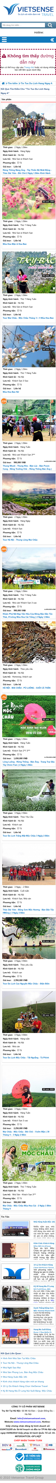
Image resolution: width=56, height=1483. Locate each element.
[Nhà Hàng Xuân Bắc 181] (15, 1228)
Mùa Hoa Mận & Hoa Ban (15, 244)
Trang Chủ (28, 10)
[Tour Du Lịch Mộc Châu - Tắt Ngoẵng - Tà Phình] (29, 1012)
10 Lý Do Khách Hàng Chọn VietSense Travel (25, 1386)
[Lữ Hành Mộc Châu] (3, 83)
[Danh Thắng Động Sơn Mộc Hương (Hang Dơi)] (15, 1314)
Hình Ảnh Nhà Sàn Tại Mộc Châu (19, 1358)
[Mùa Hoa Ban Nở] (29, 346)
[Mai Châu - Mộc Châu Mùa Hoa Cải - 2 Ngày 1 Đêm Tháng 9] (29, 1160)
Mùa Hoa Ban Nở (11, 392)
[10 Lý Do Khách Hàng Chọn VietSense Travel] (15, 1271)
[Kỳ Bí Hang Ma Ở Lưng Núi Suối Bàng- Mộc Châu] (15, 1293)
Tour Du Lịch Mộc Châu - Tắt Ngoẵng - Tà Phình (26, 1057)
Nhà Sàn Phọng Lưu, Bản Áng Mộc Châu (23, 1372)
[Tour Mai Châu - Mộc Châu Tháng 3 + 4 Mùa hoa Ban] (29, 272)
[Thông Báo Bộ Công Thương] (28, 1461)
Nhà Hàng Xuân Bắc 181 (44, 1222)
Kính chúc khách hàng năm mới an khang (23, 1381)
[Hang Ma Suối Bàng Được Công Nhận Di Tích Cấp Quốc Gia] (15, 1336)
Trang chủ (29, 67)
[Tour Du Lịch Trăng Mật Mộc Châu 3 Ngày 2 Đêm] (29, 790)
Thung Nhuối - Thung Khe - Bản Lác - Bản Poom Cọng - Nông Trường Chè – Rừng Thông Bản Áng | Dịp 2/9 (27, 469)
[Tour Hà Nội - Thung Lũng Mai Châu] (29, 494)
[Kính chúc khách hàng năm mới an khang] (15, 1250)
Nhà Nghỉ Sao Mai (12, 1367)
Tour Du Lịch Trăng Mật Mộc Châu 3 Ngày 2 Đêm (26, 836)
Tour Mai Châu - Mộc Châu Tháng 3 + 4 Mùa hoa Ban (28, 318)
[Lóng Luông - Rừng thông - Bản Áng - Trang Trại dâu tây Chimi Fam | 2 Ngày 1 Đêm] (29, 716)
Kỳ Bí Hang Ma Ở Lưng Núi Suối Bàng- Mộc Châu (44, 1289)
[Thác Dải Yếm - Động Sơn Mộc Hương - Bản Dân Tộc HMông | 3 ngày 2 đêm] (29, 864)
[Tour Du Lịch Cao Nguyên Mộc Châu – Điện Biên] (29, 938)
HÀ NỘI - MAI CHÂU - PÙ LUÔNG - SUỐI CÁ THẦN (26, 688)
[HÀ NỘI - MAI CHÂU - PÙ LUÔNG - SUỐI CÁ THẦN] (29, 642)
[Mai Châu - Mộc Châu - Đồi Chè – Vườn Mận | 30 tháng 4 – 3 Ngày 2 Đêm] (29, 1086)
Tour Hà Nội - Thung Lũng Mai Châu (20, 540)
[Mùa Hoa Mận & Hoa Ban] (29, 198)
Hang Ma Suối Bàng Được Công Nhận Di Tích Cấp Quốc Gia (42, 1332)
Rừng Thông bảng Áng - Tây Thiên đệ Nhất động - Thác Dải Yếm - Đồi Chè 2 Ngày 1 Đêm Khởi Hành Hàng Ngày (27, 173)
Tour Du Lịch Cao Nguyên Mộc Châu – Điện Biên (26, 984)
